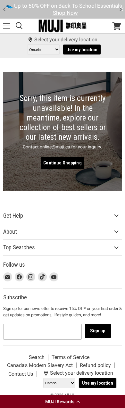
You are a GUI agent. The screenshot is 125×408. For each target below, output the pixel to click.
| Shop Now (41, 13)
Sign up (98, 331)
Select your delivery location (65, 40)
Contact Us (20, 374)
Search (37, 357)
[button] (62, 401)
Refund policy (95, 365)
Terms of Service (70, 357)
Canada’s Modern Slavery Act (40, 365)
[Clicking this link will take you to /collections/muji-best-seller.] (62, 131)
